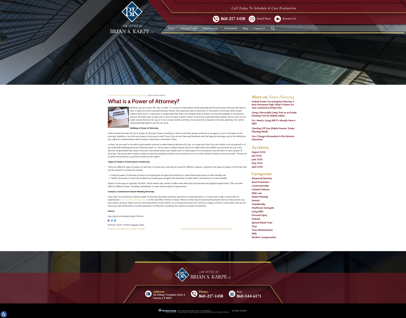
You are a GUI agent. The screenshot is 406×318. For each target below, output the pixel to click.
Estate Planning (142, 95)
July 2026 (257, 155)
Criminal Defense (260, 189)
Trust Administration (262, 230)
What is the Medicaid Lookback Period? (127, 229)
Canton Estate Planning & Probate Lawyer (120, 95)
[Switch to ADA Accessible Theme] (4, 314)
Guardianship (258, 204)
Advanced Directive (262, 178)
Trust (254, 226)
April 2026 (257, 166)
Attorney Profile (188, 28)
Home (171, 28)
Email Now (264, 19)
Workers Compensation (264, 237)
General (256, 200)
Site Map (235, 311)
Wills (254, 233)
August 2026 (258, 152)
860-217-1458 (233, 19)
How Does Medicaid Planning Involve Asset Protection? (205, 229)
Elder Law (257, 193)
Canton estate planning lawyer (133, 199)
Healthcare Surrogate (263, 207)
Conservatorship (260, 185)
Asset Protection (260, 182)
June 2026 (257, 159)
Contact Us (259, 28)
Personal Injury (259, 215)
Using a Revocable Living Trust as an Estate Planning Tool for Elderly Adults (274, 114)
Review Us (289, 19)
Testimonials (230, 28)
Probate (256, 218)
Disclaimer (243, 311)
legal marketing (193, 312)
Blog (245, 28)
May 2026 (257, 163)
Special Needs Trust (262, 222)
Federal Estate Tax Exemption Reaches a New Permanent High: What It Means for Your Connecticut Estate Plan (273, 104)
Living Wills (257, 211)
